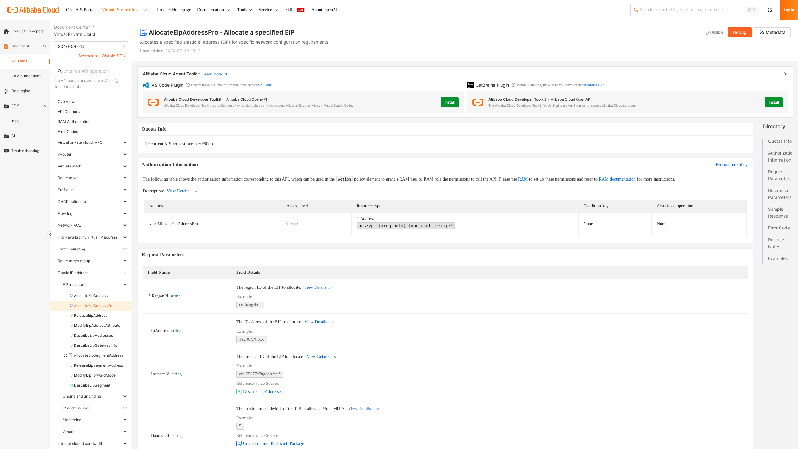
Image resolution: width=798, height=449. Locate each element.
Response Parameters (779, 194)
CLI (14, 135)
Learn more (212, 74)
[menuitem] (25, 31)
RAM (523, 179)
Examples (778, 258)
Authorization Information (780, 156)
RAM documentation (617, 179)
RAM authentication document (28, 76)
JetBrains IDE (594, 85)
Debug (740, 32)
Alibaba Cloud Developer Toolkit (192, 99)
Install (16, 120)
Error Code (779, 227)
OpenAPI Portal (80, 9)
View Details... (180, 191)
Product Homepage (28, 31)
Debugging (20, 91)
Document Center (72, 27)
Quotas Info (780, 141)
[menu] (25, 91)
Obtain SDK (113, 55)
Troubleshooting (25, 150)
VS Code (265, 85)
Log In (789, 9)
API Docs (19, 61)
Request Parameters (779, 175)
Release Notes (776, 243)
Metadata (89, 55)
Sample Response (778, 212)
